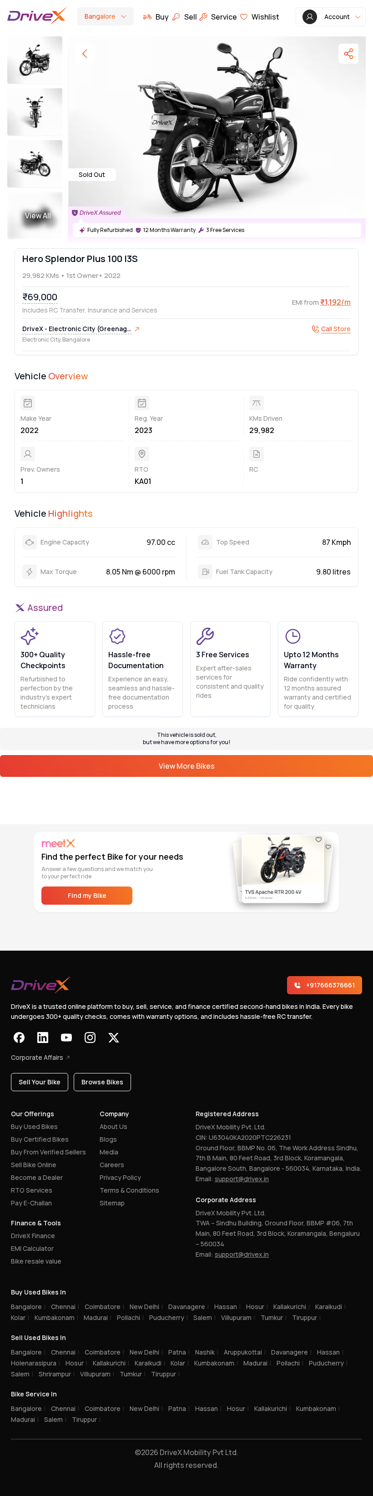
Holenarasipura (35, 1363)
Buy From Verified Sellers (48, 1152)
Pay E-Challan (31, 1203)
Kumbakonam (56, 1317)
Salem (204, 1317)
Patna (179, 1352)
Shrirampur (57, 1374)
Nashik (206, 1352)
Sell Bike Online (33, 1164)
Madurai (97, 1317)
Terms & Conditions (129, 1190)
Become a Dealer (37, 1177)
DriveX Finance (33, 1235)
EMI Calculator (32, 1248)
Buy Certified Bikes (40, 1139)
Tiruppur (306, 1317)
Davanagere (188, 1306)
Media (109, 1152)
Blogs (108, 1139)
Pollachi (130, 1317)
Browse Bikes (102, 1082)
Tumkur (274, 1317)
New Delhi (146, 1306)
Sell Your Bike (39, 1082)
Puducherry (168, 1317)
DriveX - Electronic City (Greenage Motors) (76, 329)
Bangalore (28, 1306)
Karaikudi (330, 1306)
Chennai (65, 1306)
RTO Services (31, 1190)
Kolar (20, 1317)
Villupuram (238, 1317)
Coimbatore (104, 1306)
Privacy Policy (120, 1177)
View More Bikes (187, 766)
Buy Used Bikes (34, 1126)
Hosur (257, 1306)
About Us (113, 1126)
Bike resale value (36, 1261)
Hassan (227, 1306)
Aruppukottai (245, 1352)
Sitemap (112, 1203)
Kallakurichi (291, 1306)
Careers (112, 1164)
